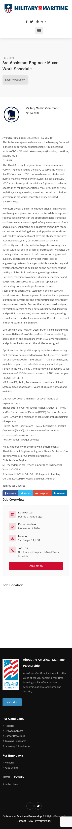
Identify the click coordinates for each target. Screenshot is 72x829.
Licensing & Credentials (18, 745)
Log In (42, 21)
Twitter (27, 493)
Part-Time (8, 57)
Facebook (11, 493)
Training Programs (15, 740)
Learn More (12, 702)
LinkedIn (61, 493)
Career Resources (15, 735)
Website (34, 112)
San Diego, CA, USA (29, 540)
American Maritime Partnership (23, 816)
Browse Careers (14, 730)
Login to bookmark (15, 79)
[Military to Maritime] (36, 8)
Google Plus (44, 493)
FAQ (30, 820)
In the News (11, 784)
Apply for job (36, 565)
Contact (21, 820)
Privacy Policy (43, 820)
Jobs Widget (12, 767)
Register (9, 725)
